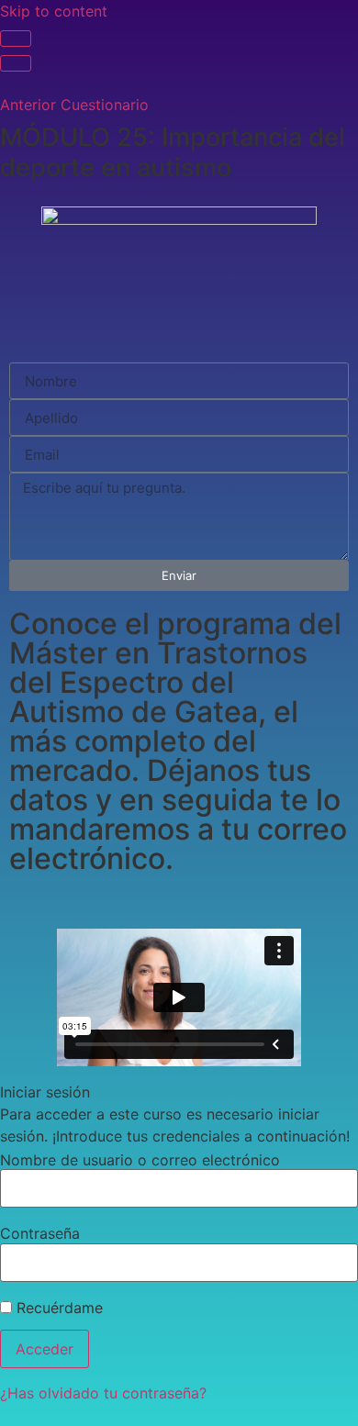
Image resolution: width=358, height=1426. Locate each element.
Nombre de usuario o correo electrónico (140, 1160)
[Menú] (15, 63)
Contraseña (40, 1233)
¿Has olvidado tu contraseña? (103, 1393)
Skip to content (53, 11)
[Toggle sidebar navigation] (15, 38)
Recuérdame (57, 1307)
